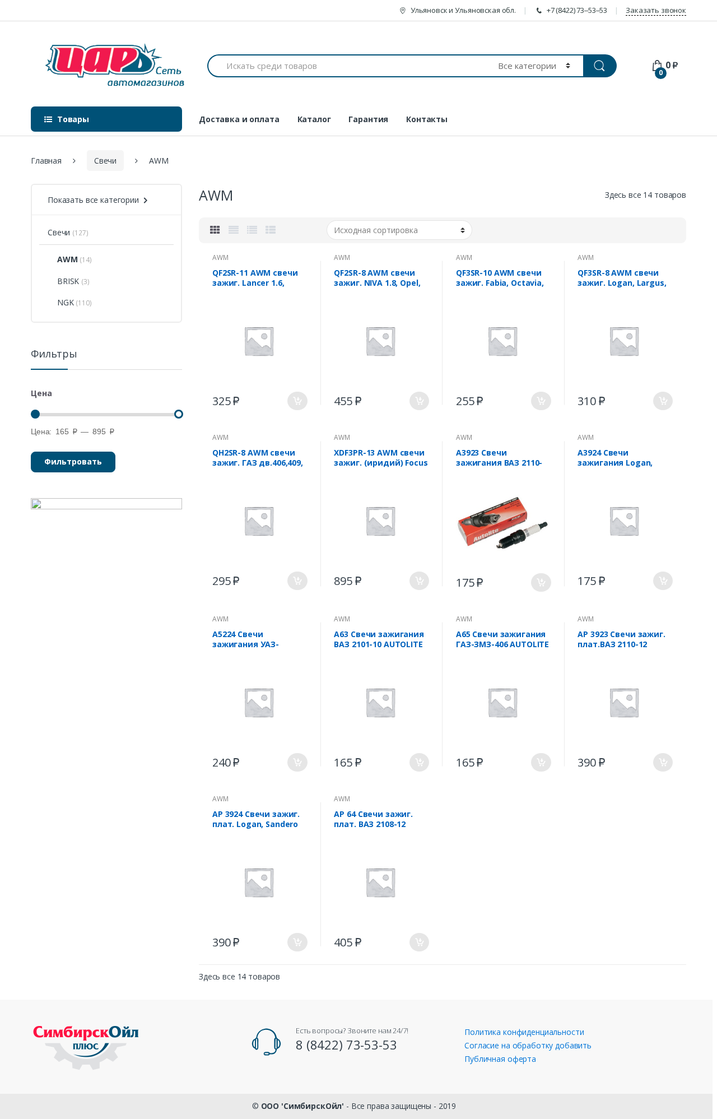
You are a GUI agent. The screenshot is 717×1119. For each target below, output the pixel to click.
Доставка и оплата (239, 119)
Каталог (314, 119)
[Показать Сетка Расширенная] (234, 230)
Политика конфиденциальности (524, 1032)
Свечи (105, 160)
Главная (46, 160)
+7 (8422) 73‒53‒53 (577, 10)
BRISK (68, 281)
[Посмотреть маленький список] (271, 230)
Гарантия (368, 119)
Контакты (427, 119)
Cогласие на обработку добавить (528, 1045)
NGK (65, 302)
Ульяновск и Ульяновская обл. (463, 10)
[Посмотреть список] (252, 230)
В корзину (297, 401)
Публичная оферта (500, 1058)
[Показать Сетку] (215, 230)
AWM (220, 257)
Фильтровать (73, 461)
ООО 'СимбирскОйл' (302, 1106)
